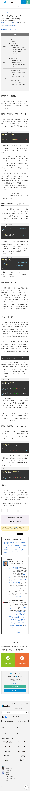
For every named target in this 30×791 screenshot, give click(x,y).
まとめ (12, 88)
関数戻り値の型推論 (15, 70)
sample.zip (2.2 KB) (14, 29)
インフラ (23, 6)
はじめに (13, 39)
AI (6, 6)
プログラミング (12, 25)
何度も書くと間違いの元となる (19, 49)
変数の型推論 (14, 58)
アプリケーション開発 (14, 6)
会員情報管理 (8, 770)
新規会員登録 (15, 686)
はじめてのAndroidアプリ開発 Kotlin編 (16, 624)
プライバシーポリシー (10, 778)
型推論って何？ (14, 45)
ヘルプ (7, 766)
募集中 (11, 577)
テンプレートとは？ (16, 82)
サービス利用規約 (9, 776)
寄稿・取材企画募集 (8, 721)
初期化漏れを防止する (17, 52)
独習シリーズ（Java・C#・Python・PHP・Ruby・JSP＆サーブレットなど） (18, 614)
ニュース (3, 727)
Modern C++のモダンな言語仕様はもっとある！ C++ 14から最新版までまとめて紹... (15, 546)
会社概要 (8, 774)
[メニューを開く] (2, 2)
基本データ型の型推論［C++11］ (19, 60)
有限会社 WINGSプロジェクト (17, 567)
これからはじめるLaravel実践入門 (16, 623)
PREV (5, 511)
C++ (2, 25)
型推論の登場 (15, 54)
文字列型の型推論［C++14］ (18, 62)
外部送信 (8, 780)
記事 (20, 579)
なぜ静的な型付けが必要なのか (19, 47)
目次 (15, 35)
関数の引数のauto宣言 (16, 80)
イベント (3, 733)
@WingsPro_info (14, 581)
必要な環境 (13, 43)
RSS (25, 579)
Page (5, 46)
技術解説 (6, 25)
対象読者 (13, 41)
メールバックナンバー (16, 683)
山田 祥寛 (16, 22)
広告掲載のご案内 (22, 721)
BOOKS (19, 733)
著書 (17, 579)
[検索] (2, 6)
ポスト (20, 534)
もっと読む (5, 552)
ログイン (11, 529)
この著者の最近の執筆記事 (15, 596)
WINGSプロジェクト (15, 567)
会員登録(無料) (14, 527)
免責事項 (8, 772)
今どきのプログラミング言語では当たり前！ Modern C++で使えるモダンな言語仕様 (14, 550)
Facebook (15, 584)
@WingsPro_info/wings (14, 582)
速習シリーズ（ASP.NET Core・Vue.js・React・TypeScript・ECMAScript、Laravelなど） (18, 619)
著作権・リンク (9, 768)
